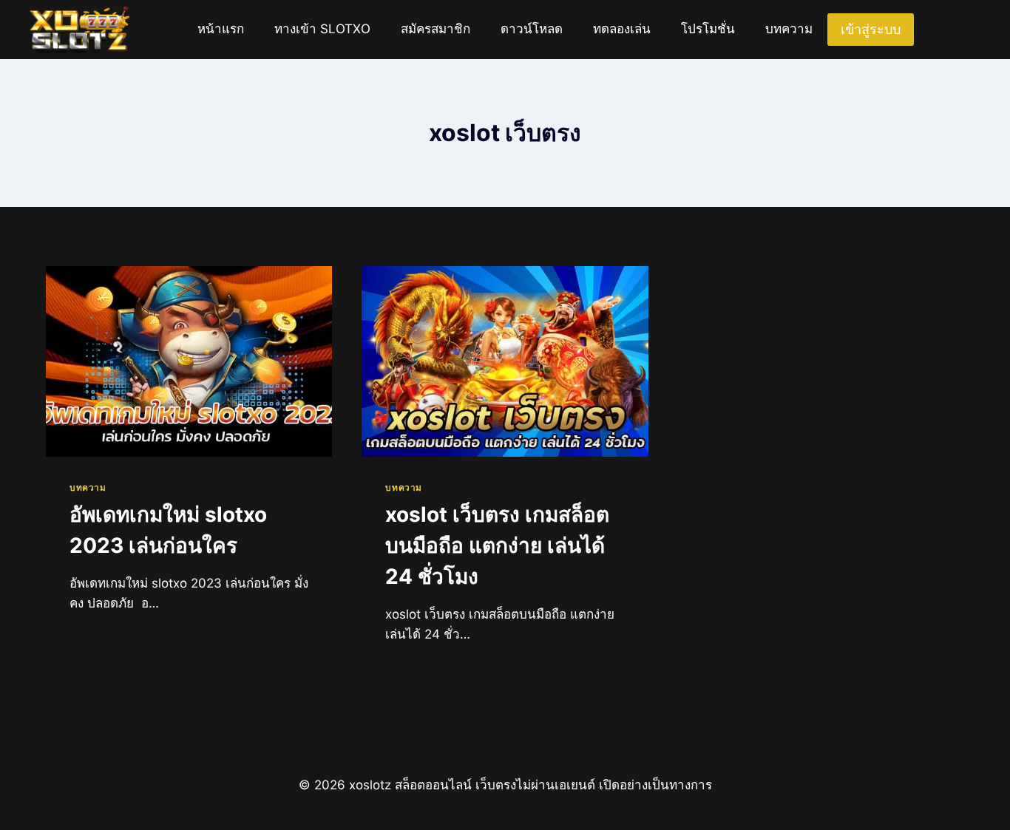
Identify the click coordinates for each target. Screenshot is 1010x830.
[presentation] (189, 361)
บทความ (789, 28)
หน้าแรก (220, 28)
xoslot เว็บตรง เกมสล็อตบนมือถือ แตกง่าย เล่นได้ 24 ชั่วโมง (497, 545)
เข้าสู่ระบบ (871, 29)
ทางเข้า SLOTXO (322, 28)
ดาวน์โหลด (532, 28)
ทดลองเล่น (622, 28)
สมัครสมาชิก (435, 28)
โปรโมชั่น (708, 28)
